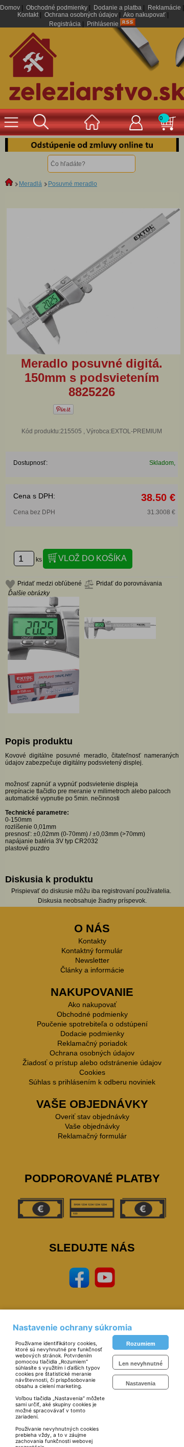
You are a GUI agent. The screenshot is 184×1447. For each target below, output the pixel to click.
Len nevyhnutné (141, 1363)
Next (163, 145)
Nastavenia (140, 1383)
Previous (20, 145)
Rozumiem (140, 1344)
